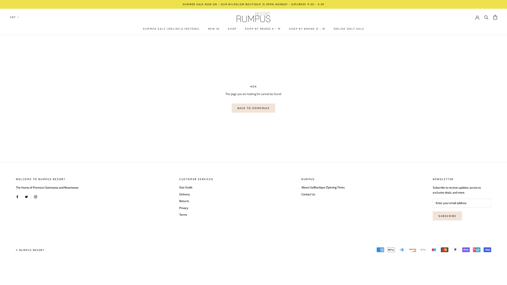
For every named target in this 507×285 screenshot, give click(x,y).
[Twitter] (26, 196)
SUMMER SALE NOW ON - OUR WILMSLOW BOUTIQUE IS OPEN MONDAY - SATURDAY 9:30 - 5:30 (253, 4)
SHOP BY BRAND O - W (307, 28)
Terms (183, 215)
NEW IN (214, 28)
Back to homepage (253, 108)
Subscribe (447, 216)
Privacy (183, 208)
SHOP (232, 28)
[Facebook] (17, 196)
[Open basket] (495, 17)
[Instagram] (35, 196)
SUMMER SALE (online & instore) (171, 28)
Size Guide (186, 187)
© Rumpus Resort (30, 250)
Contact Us (308, 194)
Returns (184, 201)
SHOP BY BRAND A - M (263, 28)
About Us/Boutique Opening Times (323, 187)
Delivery (184, 194)
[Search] (486, 17)
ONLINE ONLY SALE (349, 28)
